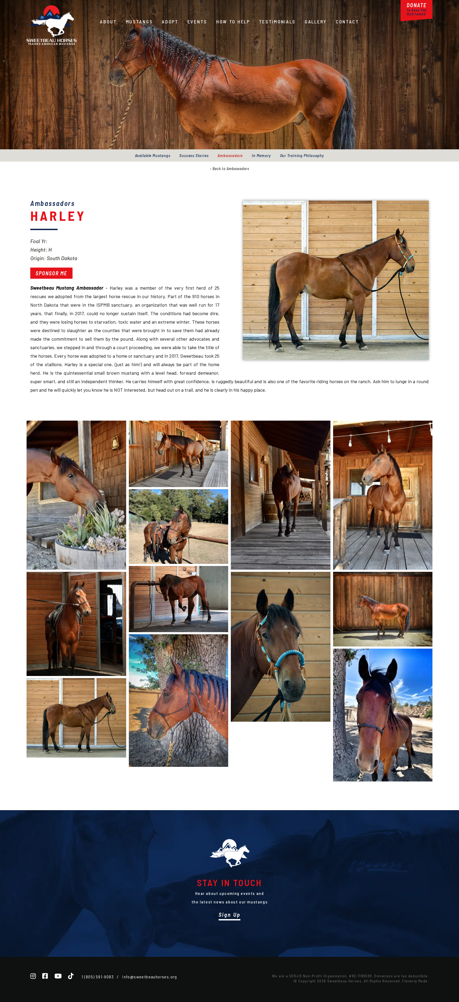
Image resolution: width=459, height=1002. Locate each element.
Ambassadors (230, 155)
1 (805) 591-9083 (98, 976)
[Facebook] (45, 976)
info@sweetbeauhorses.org (149, 976)
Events (197, 21)
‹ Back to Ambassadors (229, 168)
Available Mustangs (152, 155)
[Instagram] (33, 976)
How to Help (233, 21)
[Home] (51, 43)
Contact (347, 21)
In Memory (261, 155)
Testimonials (277, 21)
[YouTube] (58, 976)
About (108, 21)
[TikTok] (71, 976)
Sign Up (229, 914)
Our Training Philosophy (302, 155)
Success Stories (194, 155)
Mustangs (139, 21)
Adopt (170, 21)
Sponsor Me (51, 273)
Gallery (316, 21)
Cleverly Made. (415, 981)
